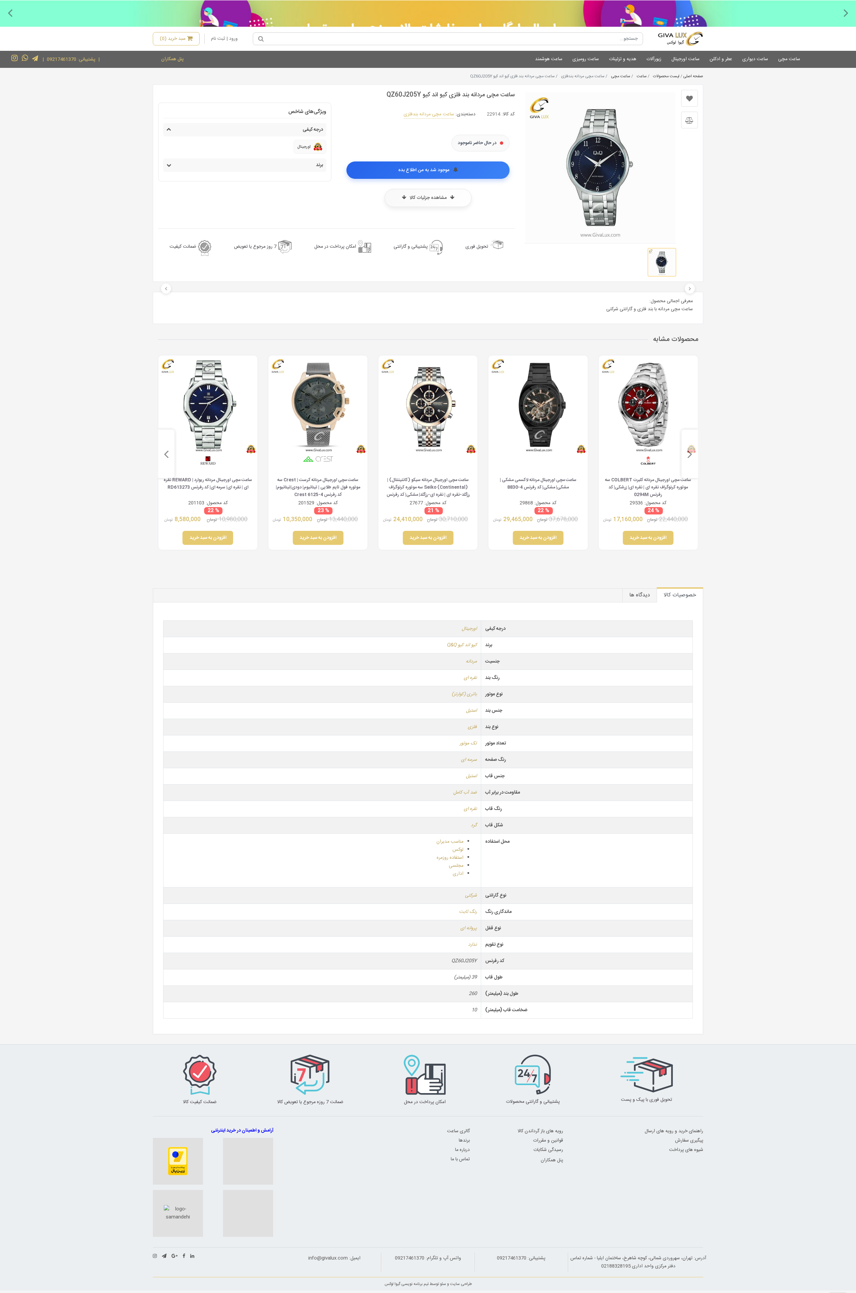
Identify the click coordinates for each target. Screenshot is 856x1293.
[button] (846, 12)
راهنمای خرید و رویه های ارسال (674, 1131)
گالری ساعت (458, 1131)
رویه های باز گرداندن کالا (540, 1131)
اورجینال (469, 629)
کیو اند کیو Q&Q (462, 645)
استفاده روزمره (450, 858)
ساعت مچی (789, 59)
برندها (464, 1141)
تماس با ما (460, 1159)
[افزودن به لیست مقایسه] (689, 120)
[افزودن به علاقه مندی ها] (689, 98)
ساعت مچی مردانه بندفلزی (429, 114)
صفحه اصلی (693, 76)
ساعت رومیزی (585, 59)
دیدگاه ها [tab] (639, 595)
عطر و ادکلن (721, 59)
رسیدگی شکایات (548, 1150)
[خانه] (675, 39)
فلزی (472, 727)
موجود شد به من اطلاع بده (424, 170)
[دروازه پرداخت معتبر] (178, 1161)
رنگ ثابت (468, 912)
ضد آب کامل (465, 793)
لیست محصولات (666, 76)
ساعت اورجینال (685, 59)
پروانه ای (468, 928)
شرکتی (471, 896)
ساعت (642, 76)
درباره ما (462, 1150)
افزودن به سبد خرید (648, 538)
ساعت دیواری (755, 59)
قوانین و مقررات (548, 1141)
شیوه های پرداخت (686, 1150)
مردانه (471, 662)
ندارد (472, 945)
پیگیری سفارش (689, 1141)
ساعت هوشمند (548, 59)
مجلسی (456, 866)
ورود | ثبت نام (224, 39)
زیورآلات (653, 59)
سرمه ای (469, 760)
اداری (458, 874)
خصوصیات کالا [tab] (680, 595)
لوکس (457, 850)
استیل (471, 711)
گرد (474, 825)
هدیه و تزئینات (622, 59)
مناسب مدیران (449, 842)
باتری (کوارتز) (464, 694)
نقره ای (470, 678)
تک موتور (468, 743)
